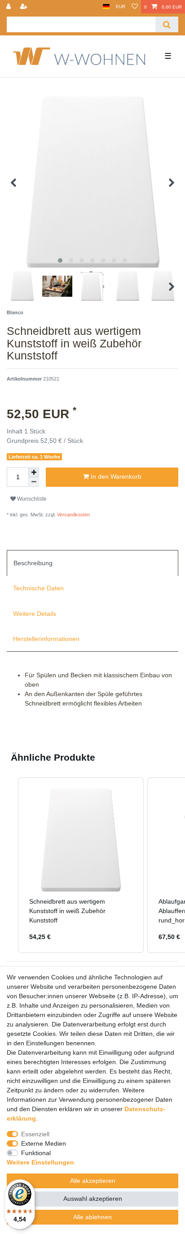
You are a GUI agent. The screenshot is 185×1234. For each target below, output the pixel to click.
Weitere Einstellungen (40, 1162)
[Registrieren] (24, 6)
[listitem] (81, 865)
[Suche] (166, 24)
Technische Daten (38, 588)
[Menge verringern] (33, 482)
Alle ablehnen (92, 1217)
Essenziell (35, 1134)
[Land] (106, 6)
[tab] (92, 563)
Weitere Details (34, 613)
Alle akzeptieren (92, 1180)
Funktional (36, 1152)
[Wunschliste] (134, 6)
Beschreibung (33, 563)
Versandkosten (73, 514)
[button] (9, 865)
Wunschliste (31, 499)
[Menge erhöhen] (33, 472)
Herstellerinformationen (46, 638)
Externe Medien (43, 1143)
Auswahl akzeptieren (92, 1198)
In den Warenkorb (115, 476)
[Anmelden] (9, 6)
